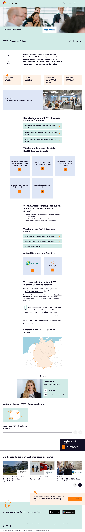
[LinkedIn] (73, 41)
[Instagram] (70, 41)
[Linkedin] (10, 525)
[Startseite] (3, 29)
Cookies (47, 523)
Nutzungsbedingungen (56, 523)
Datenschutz (76, 523)
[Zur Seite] (19, 169)
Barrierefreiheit (67, 523)
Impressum (76, 525)
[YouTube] (80, 41)
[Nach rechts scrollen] (80, 432)
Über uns (40, 523)
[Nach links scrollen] (75, 432)
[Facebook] (77, 41)
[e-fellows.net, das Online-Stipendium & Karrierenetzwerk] (10, 3)
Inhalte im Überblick (32, 523)
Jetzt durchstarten (75, 498)
